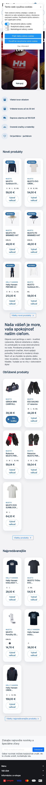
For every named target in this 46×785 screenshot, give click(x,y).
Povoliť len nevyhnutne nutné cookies (23, 41)
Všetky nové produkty (23, 315)
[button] (23, 766)
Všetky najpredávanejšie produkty (23, 718)
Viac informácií (23, 46)
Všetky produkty (23, 537)
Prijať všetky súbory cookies (23, 36)
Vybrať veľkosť (12, 199)
